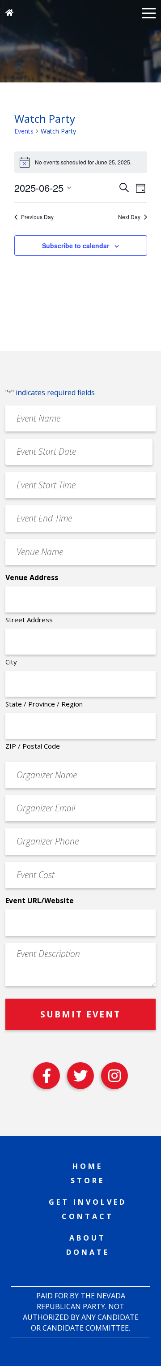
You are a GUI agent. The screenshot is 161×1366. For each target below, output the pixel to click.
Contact (88, 1216)
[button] (149, 12)
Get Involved (88, 1202)
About (87, 1238)
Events (24, 131)
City (11, 661)
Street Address (29, 619)
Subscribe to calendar (75, 245)
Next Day (129, 216)
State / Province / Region (44, 703)
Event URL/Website (39, 900)
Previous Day (37, 216)
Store (88, 1180)
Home (87, 1166)
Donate (88, 1252)
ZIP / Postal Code (32, 745)
